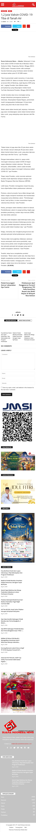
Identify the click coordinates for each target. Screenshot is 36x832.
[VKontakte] (21, 747)
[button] (33, 5)
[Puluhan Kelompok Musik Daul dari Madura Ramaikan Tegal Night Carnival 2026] (30, 602)
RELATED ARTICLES (11, 320)
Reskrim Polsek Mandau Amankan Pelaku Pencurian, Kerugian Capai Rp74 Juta (17, 336)
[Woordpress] (20, 315)
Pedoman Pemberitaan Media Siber (18, 829)
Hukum (3, 803)
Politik (3, 809)
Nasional (4, 11)
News (10, 11)
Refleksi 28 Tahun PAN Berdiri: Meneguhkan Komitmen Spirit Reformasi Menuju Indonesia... (10, 640)
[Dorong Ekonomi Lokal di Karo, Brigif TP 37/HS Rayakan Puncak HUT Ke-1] (30, 651)
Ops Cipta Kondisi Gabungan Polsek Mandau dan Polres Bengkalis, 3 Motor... (12, 621)
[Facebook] (12, 315)
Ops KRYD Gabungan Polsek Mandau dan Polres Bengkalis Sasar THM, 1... (12, 630)
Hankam (3, 812)
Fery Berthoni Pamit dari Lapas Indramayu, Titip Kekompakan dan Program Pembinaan (11, 573)
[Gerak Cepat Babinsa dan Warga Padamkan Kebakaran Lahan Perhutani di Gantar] (29, 328)
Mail (25, 827)
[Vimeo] (18, 747)
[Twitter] (18, 315)
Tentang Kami (18, 827)
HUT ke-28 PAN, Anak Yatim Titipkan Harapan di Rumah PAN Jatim (12, 610)
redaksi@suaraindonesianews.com (22, 743)
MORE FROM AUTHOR (24, 320)
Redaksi (11, 827)
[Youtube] (23, 315)
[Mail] (15, 315)
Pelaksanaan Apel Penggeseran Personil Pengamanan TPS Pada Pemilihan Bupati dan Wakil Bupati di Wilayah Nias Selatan (27, 289)
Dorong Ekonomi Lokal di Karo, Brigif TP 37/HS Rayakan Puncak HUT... (12, 649)
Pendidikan (4, 815)
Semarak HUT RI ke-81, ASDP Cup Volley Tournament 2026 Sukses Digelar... (11, 659)
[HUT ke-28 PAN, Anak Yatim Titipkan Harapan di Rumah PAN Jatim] (30, 612)
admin (4, 21)
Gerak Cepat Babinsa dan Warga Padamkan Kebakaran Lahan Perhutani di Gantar (29, 336)
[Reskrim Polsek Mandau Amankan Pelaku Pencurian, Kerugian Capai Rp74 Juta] (18, 328)
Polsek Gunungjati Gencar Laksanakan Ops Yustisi (8, 285)
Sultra (2, 806)
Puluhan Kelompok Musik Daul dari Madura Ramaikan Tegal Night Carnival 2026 (12, 602)
